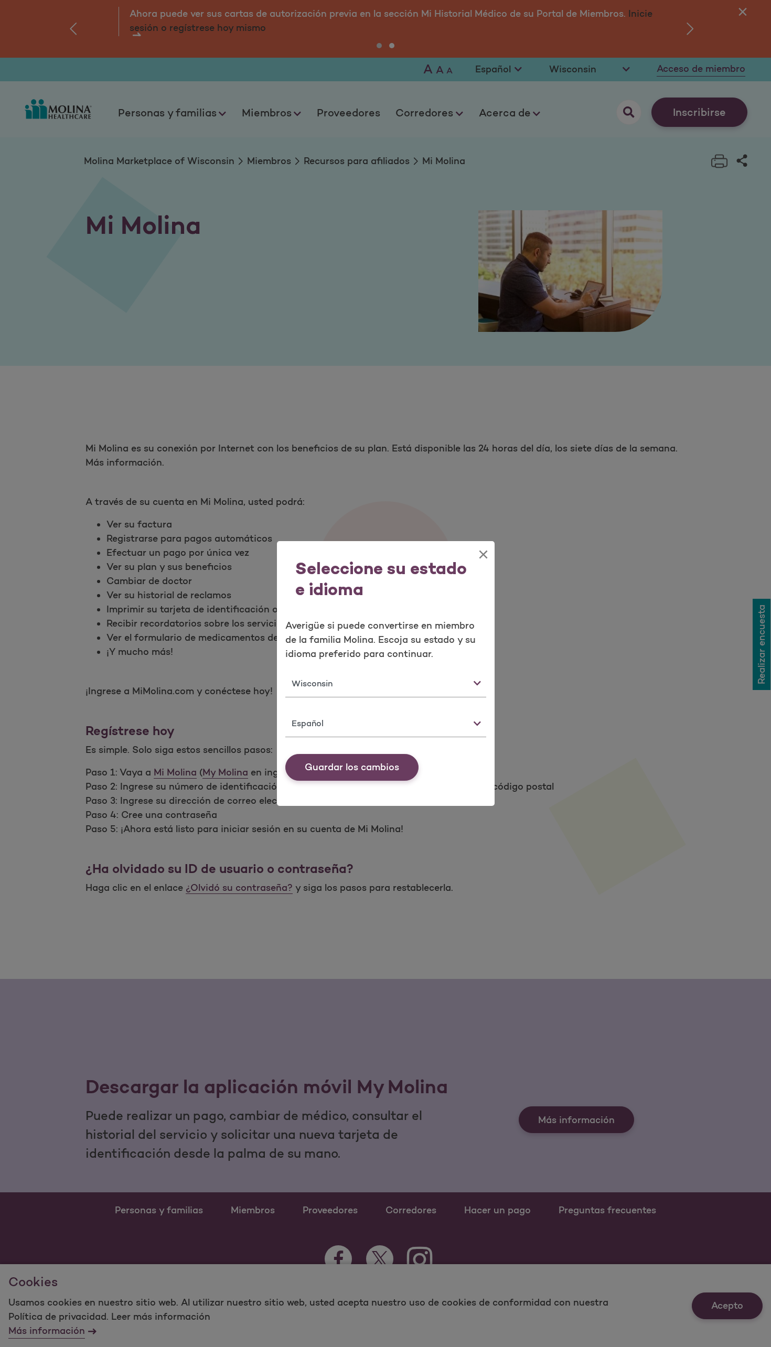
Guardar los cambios (352, 767)
